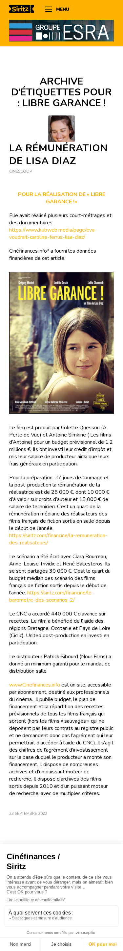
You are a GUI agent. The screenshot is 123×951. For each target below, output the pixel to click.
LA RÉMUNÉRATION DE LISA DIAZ (58, 154)
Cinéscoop (20, 171)
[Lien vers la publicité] (61, 30)
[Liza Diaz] (61, 128)
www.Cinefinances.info (34, 684)
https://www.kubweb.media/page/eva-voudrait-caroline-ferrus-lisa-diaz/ (53, 233)
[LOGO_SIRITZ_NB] (24, 10)
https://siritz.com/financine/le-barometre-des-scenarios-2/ (51, 596)
